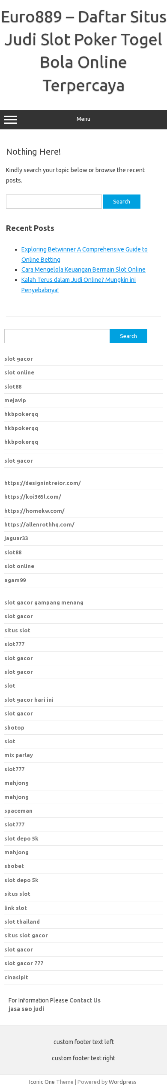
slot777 (14, 644)
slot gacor (18, 359)
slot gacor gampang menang (44, 602)
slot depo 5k (21, 838)
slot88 (12, 386)
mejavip (15, 400)
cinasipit (16, 977)
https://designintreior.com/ (42, 483)
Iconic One (42, 1082)
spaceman (18, 811)
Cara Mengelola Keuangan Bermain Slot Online (83, 269)
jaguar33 (16, 538)
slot (9, 685)
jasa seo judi (26, 1008)
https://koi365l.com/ (32, 497)
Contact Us (85, 1000)
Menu (83, 119)
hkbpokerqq (21, 414)
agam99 (15, 580)
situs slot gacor (26, 935)
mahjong (16, 797)
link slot (15, 908)
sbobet (14, 866)
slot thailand (22, 921)
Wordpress (123, 1082)
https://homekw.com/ (34, 511)
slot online (19, 372)
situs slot (17, 630)
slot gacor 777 (23, 963)
